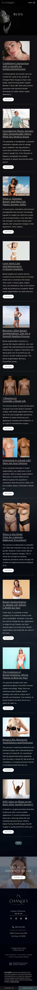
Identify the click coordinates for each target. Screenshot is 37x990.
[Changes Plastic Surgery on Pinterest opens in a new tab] (26, 918)
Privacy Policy (22, 955)
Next (18, 843)
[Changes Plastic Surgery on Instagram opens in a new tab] (16, 918)
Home (15, 22)
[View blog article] (16, 50)
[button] (34, 2)
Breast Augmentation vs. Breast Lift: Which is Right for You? (14, 605)
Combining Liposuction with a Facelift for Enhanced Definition (16, 66)
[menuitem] (11, 918)
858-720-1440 (15, 982)
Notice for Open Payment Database (19, 957)
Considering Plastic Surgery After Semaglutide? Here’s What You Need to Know (18, 134)
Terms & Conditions (10, 955)
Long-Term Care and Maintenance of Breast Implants (13, 266)
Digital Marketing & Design (20, 963)
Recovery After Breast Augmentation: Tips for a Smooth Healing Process (16, 334)
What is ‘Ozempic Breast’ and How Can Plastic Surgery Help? (14, 202)
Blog (21, 22)
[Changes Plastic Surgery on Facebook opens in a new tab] (11, 918)
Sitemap (29, 955)
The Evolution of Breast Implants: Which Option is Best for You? (15, 675)
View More (8, 99)
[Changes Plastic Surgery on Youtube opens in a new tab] (21, 918)
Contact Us (18, 877)
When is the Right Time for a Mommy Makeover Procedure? (14, 537)
